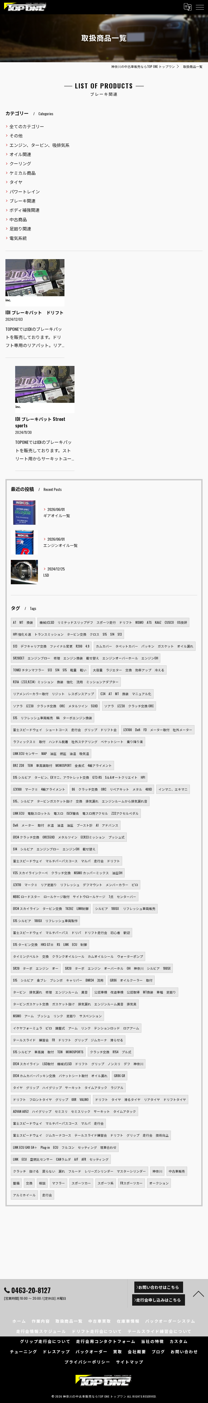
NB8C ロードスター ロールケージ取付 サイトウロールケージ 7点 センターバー (74, 896)
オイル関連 (20, 154)
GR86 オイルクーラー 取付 (131, 980)
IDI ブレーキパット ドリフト (34, 312)
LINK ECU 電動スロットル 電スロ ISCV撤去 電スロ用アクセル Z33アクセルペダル (76, 813)
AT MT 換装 (23, 622)
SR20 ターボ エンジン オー (35, 968)
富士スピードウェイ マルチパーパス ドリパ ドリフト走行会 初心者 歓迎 (71, 932)
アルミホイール (24, 1195)
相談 (42, 1183)
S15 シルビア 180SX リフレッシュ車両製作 (45, 920)
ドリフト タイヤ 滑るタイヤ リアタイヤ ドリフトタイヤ (140, 1099)
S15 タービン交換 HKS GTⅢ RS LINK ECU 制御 (50, 944)
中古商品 (18, 219)
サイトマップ (130, 1362)
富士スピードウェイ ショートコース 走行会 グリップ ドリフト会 (65, 729)
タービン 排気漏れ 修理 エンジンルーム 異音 (50, 992)
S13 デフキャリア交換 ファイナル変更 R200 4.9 (51, 646)
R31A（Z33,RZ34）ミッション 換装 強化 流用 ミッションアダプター (66, 681)
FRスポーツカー (131, 1183)
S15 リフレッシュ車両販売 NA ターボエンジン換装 (52, 717)
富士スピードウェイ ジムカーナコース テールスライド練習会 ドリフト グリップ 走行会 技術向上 (91, 1135)
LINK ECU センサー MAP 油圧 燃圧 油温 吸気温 (51, 753)
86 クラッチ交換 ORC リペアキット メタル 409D (112, 789)
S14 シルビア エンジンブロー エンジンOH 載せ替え (54, 849)
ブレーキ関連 (22, 200)
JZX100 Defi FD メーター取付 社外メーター (157, 729)
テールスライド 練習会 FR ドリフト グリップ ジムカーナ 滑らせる (68, 1040)
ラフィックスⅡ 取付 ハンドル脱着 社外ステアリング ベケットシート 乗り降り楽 (78, 741)
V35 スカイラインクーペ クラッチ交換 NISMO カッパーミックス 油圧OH (67, 872)
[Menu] (199, 7)
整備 (16, 1183)
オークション (159, 1183)
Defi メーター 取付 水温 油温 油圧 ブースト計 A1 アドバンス (65, 825)
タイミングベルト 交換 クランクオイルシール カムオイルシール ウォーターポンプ (78, 956)
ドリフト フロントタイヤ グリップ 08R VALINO (51, 1099)
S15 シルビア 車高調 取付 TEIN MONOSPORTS (48, 1051)
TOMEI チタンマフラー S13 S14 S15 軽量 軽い (49, 670)
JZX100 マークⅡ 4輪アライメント (39, 789)
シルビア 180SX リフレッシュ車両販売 (125, 908)
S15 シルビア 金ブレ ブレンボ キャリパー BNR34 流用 (58, 980)
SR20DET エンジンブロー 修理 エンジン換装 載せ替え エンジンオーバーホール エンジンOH (85, 658)
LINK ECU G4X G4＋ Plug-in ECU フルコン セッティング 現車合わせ (64, 1147)
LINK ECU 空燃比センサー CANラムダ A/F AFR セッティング (61, 1159)
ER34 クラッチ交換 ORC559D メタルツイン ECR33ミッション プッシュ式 (69, 837)
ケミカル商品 (22, 173)
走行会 (47, 1195)
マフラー (58, 1183)
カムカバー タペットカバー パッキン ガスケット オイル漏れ (144, 646)
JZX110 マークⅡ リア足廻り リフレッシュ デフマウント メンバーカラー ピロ (75, 884)
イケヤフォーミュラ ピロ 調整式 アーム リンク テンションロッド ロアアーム (76, 1028)
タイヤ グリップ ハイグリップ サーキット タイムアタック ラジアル (68, 1087)
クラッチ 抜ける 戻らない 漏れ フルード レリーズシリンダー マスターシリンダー (79, 1171)
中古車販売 (177, 1171)
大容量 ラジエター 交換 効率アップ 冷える (128, 670)
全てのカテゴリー (26, 126)
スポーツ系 (106, 1183)
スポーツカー (81, 1183)
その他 (15, 135)
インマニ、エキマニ (173, 789)
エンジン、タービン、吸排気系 (39, 145)
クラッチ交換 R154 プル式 (110, 1051)
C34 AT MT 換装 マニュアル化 (125, 693)
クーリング (20, 163)
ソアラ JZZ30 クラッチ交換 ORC (129, 706)
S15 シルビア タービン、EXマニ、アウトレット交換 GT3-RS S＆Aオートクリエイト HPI (79, 777)
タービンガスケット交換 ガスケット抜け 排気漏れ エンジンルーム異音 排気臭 (74, 1004)
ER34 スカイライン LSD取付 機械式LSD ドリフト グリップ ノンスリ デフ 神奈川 (78, 1063)
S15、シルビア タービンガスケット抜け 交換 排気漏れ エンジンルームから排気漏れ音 (80, 801)
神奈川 (157, 1171)
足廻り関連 (20, 228)
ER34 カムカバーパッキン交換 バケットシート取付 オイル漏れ (60, 1075)
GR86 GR (119, 1075)
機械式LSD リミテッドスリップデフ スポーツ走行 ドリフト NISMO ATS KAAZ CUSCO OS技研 (113, 622)
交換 (29, 1183)
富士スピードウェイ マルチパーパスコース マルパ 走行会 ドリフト (66, 861)
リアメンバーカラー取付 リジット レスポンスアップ (53, 693)
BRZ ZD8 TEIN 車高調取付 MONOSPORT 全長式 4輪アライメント (62, 765)
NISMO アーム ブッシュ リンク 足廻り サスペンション (57, 1016)
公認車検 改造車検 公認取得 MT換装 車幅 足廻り (135, 992)
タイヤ (15, 182)
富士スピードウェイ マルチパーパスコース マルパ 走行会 (58, 1123)
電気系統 (18, 238)
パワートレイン (24, 191)
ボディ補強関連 (24, 210)
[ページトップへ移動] (198, 1293)
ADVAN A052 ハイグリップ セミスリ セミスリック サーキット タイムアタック (74, 1111)
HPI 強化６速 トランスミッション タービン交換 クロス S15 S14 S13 (67, 634)
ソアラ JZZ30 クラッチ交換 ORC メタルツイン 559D (55, 706)
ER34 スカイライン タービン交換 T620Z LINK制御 (51, 908)
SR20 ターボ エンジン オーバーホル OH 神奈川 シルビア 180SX (118, 968)
